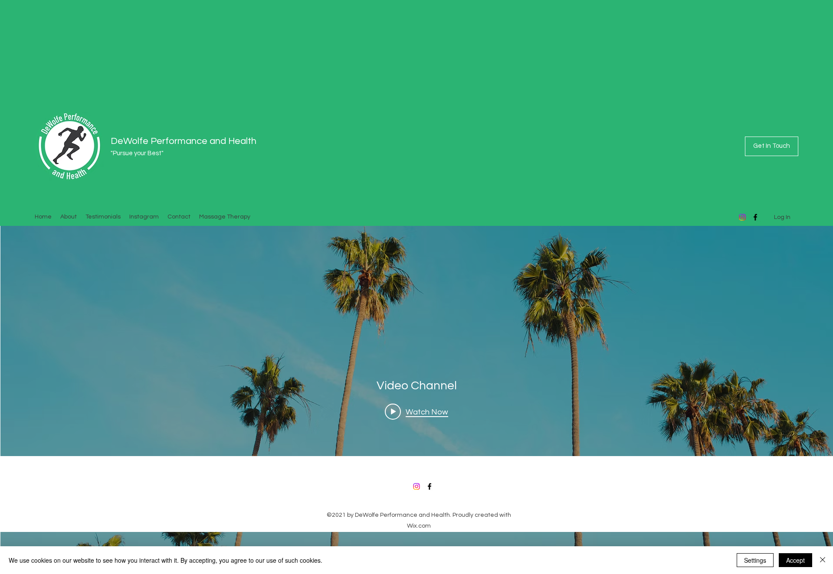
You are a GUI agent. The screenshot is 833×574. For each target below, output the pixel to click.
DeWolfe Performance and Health (183, 141)
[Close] (822, 560)
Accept (795, 560)
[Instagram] (742, 217)
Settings (755, 560)
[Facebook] (429, 486)
